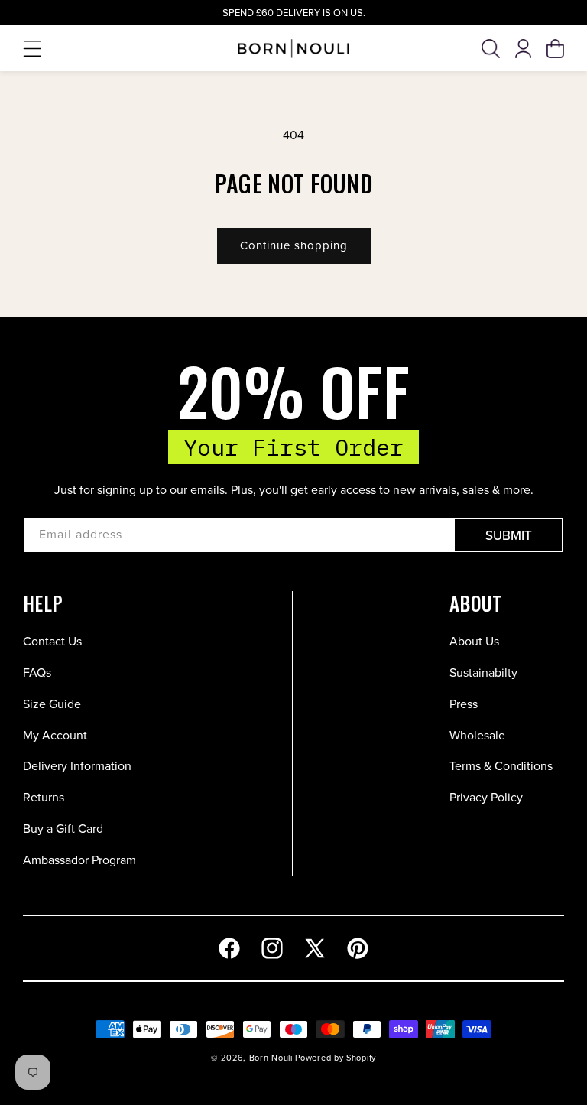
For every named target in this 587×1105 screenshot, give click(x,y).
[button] (32, 48)
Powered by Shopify (335, 1057)
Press (463, 704)
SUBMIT (508, 535)
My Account (55, 735)
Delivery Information (77, 766)
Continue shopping (294, 245)
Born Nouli (271, 1057)
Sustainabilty (483, 672)
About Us (474, 641)
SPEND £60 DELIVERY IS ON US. (293, 13)
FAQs (37, 672)
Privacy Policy (486, 797)
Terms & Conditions (501, 766)
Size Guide (52, 704)
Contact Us (52, 641)
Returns (43, 797)
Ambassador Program (79, 860)
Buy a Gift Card (63, 828)
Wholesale (477, 735)
